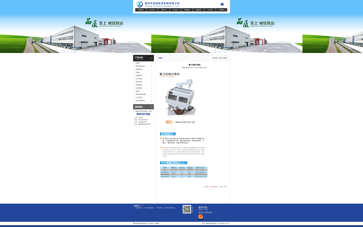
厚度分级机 (139, 82)
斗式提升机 (139, 97)
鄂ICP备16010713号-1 (224, 223)
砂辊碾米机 (139, 75)
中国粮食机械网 (149, 208)
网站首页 (140, 10)
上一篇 (206, 186)
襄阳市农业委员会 (170, 208)
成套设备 (198, 10)
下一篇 (220, 186)
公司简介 (152, 10)
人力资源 (210, 10)
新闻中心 (164, 10)
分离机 (138, 72)
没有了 (225, 186)
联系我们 (221, 10)
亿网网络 (157, 223)
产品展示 (175, 10)
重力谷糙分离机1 (213, 186)
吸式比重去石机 (140, 66)
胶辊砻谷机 (139, 69)
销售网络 (187, 10)
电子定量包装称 (140, 100)
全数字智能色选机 (141, 94)
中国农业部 (159, 208)
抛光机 (138, 91)
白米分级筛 (139, 78)
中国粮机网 (138, 208)
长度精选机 (139, 88)
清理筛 (138, 63)
